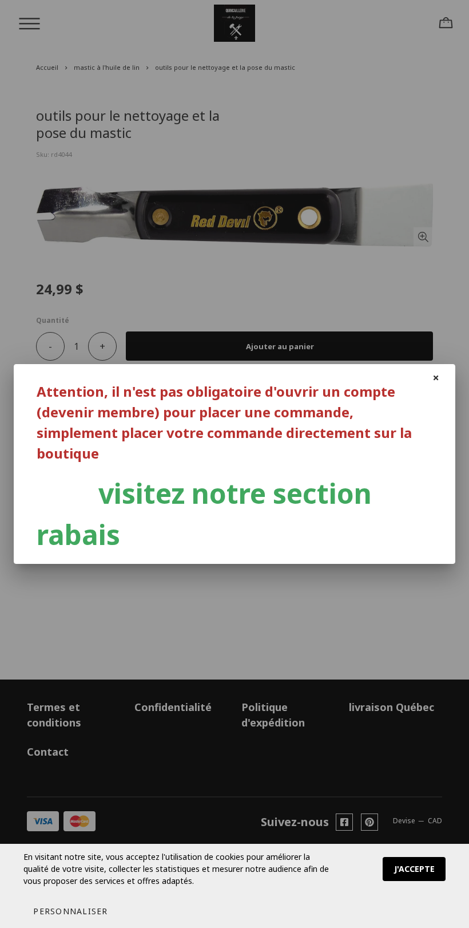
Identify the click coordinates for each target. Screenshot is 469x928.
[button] (70, 911)
